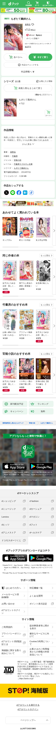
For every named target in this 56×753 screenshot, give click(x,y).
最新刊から (47, 95)
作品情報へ (26, 71)
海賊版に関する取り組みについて (11, 651)
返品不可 (28, 47)
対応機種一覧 (36, 588)
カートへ (18, 57)
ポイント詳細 (31, 38)
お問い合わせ (8, 603)
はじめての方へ (13, 588)
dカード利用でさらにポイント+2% (37, 43)
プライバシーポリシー (11, 635)
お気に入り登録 (45, 81)
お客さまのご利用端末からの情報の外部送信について (39, 652)
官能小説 (17, 160)
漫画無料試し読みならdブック (13, 423)
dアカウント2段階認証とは (11, 642)
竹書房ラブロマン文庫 (23, 164)
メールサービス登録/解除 (10, 595)
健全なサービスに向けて (39, 635)
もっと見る (45, 255)
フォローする (32, 24)
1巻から (38, 95)
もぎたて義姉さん (27, 99)
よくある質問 (36, 596)
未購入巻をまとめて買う (30, 88)
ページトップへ (28, 720)
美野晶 (27, 24)
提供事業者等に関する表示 (39, 627)
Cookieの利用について (39, 642)
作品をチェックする (30, 65)
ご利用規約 (7, 627)
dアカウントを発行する (28, 705)
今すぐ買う (42, 57)
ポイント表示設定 (38, 603)
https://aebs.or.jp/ (26, 678)
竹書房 (15, 156)
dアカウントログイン (11, 611)
